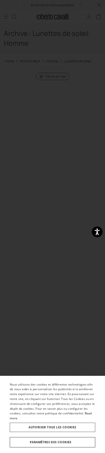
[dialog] (52, 414)
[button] (52, 442)
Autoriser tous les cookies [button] (52, 427)
